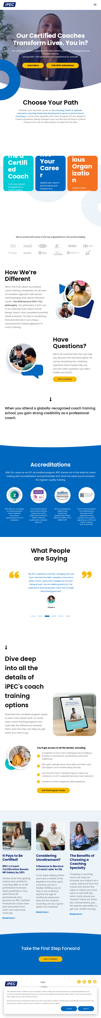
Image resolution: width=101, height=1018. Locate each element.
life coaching (58, 110)
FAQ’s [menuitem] (43, 982)
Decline (86, 1009)
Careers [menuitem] (44, 987)
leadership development (49, 113)
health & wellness (73, 110)
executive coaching (26, 113)
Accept (69, 1009)
